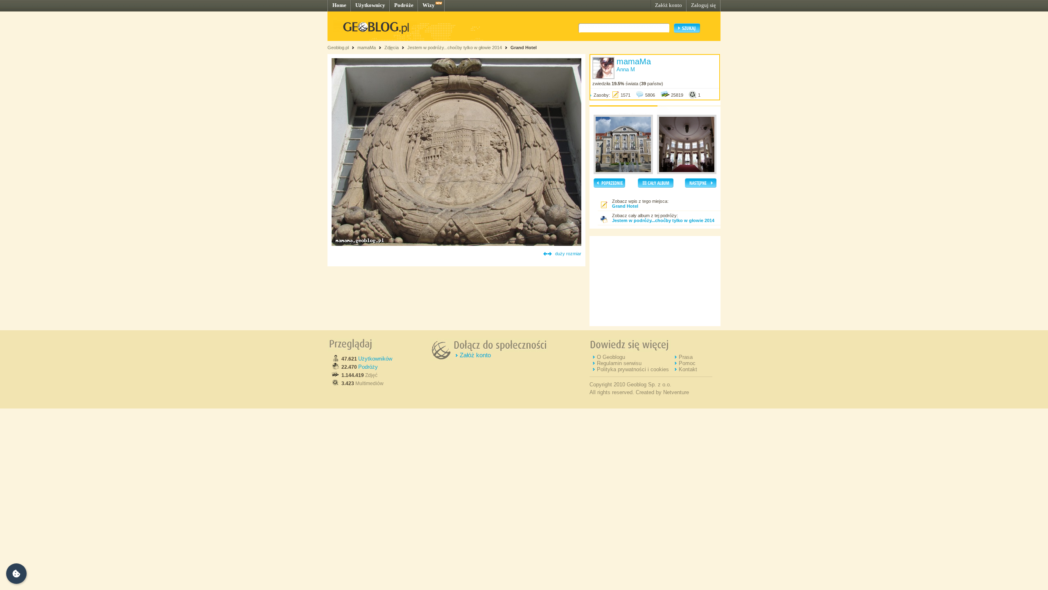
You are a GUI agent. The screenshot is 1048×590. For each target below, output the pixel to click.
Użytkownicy (370, 5)
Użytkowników (375, 359)
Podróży (368, 367)
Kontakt (688, 369)
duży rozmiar (568, 253)
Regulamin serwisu (619, 363)
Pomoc (687, 363)
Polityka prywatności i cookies (633, 369)
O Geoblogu (611, 357)
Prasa (686, 357)
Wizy (428, 5)
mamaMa (366, 47)
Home (339, 5)
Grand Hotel (523, 47)
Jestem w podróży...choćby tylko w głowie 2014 (454, 47)
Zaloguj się (703, 5)
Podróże (403, 5)
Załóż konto (668, 5)
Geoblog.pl (338, 47)
